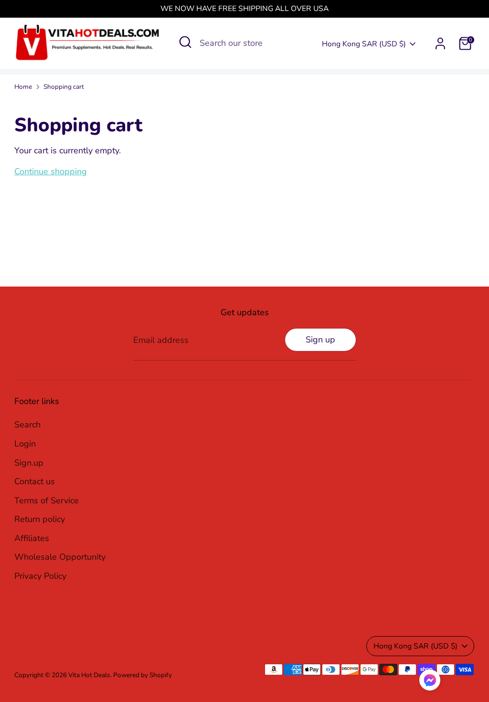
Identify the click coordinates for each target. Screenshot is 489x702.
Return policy (39, 519)
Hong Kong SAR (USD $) (364, 44)
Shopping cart (63, 86)
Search (27, 424)
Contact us (34, 481)
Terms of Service (46, 500)
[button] (429, 682)
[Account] (440, 43)
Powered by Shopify (142, 675)
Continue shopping (50, 171)
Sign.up (28, 462)
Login (25, 443)
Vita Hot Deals (89, 675)
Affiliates (31, 538)
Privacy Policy (40, 576)
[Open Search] (185, 42)
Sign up (320, 339)
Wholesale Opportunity (60, 557)
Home (23, 86)
